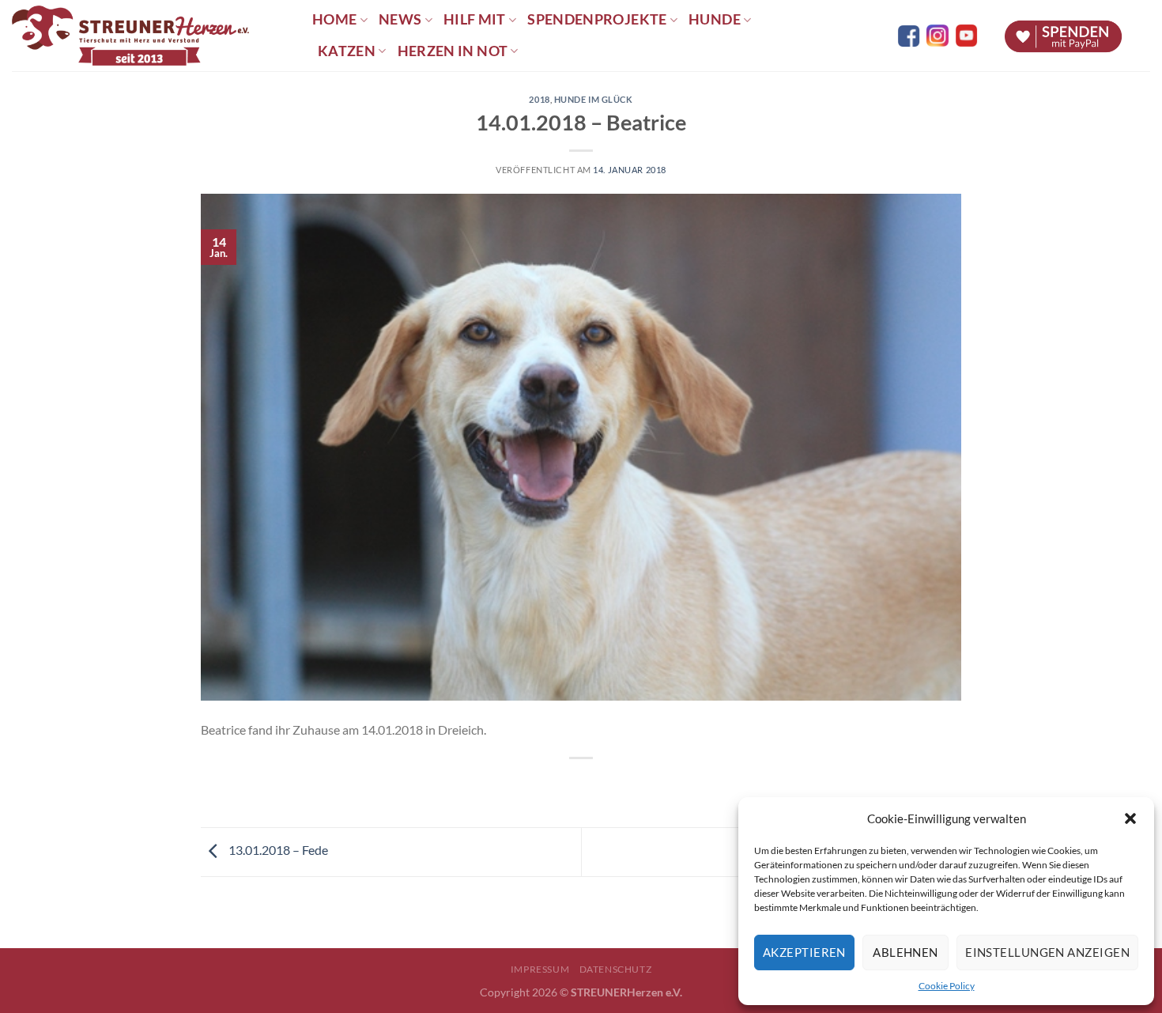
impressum (540, 969)
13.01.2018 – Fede (277, 849)
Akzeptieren (804, 952)
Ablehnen (905, 952)
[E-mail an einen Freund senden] (596, 785)
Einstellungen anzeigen (1047, 952)
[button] (1130, 818)
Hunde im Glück (593, 99)
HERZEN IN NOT (453, 51)
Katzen (346, 51)
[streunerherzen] (150, 35)
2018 (539, 99)
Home (334, 19)
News (400, 19)
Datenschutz (615, 969)
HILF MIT (474, 19)
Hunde (715, 19)
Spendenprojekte (596, 19)
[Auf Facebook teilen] (567, 785)
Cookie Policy (947, 986)
